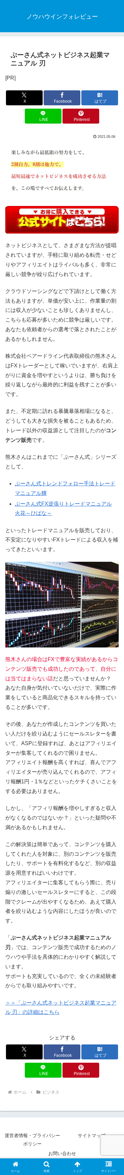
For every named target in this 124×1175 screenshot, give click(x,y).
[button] (111, 930)
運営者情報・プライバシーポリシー (32, 1139)
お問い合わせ (62, 1153)
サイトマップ (91, 1135)
